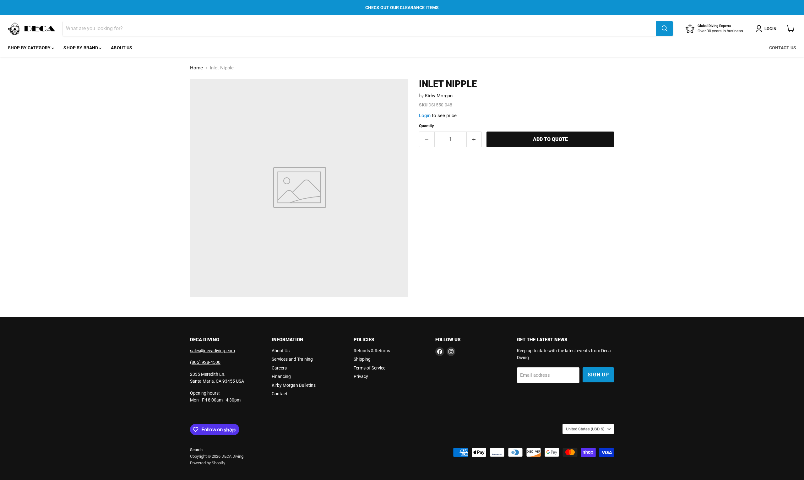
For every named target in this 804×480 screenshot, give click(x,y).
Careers (279, 367)
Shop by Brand (81, 47)
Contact (279, 393)
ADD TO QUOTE (550, 139)
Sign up (598, 375)
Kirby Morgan (439, 96)
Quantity (426, 125)
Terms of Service (369, 367)
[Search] (664, 28)
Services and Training (292, 359)
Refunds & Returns (372, 350)
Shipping (362, 359)
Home (196, 68)
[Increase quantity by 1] (474, 139)
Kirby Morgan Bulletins (294, 385)
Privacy (361, 376)
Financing (281, 376)
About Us (121, 47)
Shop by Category (30, 47)
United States (585, 429)
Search (196, 449)
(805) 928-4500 (205, 362)
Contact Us (782, 47)
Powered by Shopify (207, 463)
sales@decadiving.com (212, 350)
